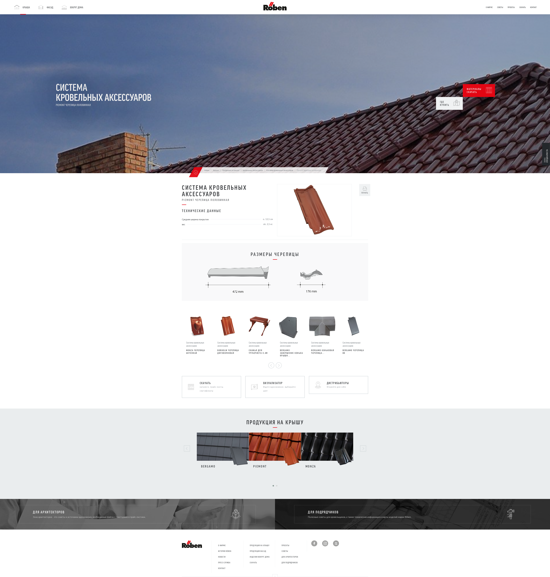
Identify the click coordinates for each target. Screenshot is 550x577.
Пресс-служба (224, 562)
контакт (221, 568)
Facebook (314, 543)
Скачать (253, 562)
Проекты (285, 545)
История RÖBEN (224, 551)
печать (365, 193)
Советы (285, 551)
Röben (206, 170)
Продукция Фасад (258, 551)
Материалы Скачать (474, 90)
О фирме (222, 545)
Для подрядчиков (290, 562)
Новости (222, 557)
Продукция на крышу (259, 545)
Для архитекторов (290, 557)
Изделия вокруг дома (260, 557)
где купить (444, 103)
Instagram (325, 543)
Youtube (336, 543)
